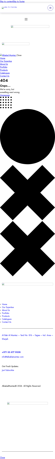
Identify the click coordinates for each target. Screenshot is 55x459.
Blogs (27, 432)
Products (32, 420)
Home (6, 420)
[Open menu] (50, 8)
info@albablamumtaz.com (13, 356)
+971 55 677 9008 (11, 352)
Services (19, 420)
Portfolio (28, 426)
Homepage (5, 95)
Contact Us (12, 426)
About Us (47, 420)
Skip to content (6, 1)
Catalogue (43, 426)
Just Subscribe (8, 370)
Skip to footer (19, 1)
